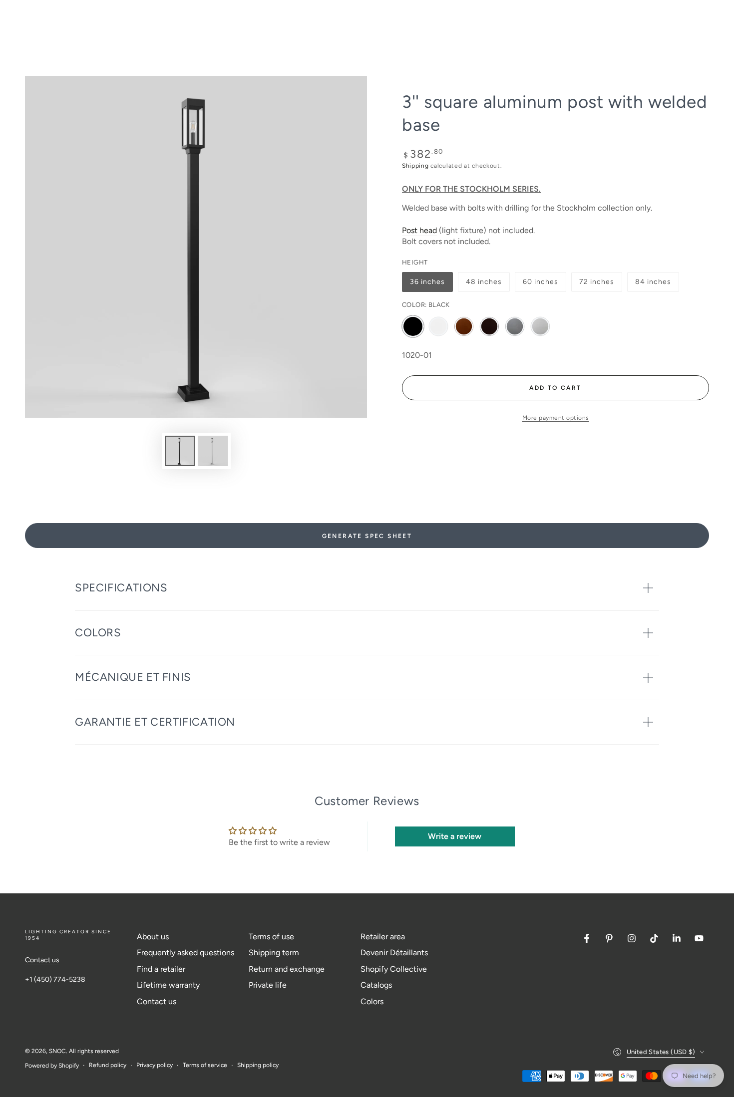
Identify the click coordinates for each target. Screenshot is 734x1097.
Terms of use (271, 936)
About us (153, 936)
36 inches (429, 284)
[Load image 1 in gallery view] (180, 451)
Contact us (42, 960)
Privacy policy (154, 1065)
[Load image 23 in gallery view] (213, 451)
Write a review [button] (454, 836)
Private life (268, 985)
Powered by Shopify (52, 1065)
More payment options (555, 417)
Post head (419, 230)
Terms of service (205, 1065)
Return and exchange (287, 969)
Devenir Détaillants (394, 952)
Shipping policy (258, 1065)
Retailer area (383, 936)
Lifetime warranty (168, 985)
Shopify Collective (394, 969)
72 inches (599, 284)
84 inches (655, 284)
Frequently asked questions (185, 952)
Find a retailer (161, 969)
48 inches (485, 284)
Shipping (415, 165)
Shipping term (274, 952)
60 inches (542, 284)
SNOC (57, 1051)
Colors (372, 1001)
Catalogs (376, 985)
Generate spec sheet (367, 536)
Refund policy (107, 1065)
